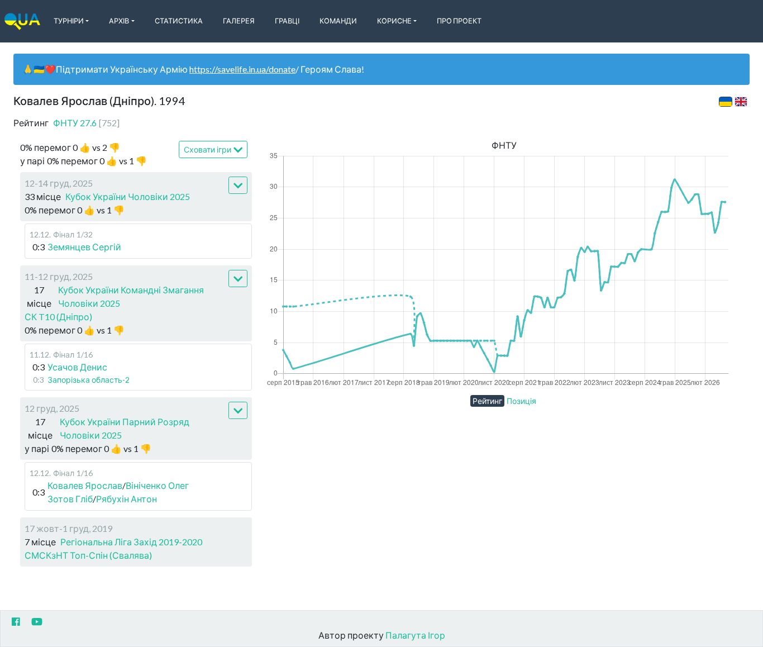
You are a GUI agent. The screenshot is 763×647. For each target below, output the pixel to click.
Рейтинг (487, 401)
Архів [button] (119, 20)
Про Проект (459, 20)
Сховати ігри (207, 149)
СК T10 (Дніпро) (58, 316)
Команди (338, 20)
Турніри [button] (69, 20)
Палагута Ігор (415, 635)
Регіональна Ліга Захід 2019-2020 (131, 541)
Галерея (239, 20)
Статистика (179, 20)
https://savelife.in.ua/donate (242, 69)
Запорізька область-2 (88, 379)
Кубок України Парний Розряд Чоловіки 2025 (124, 428)
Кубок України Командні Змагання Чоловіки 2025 (131, 296)
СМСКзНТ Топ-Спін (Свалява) (88, 555)
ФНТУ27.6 (86, 122)
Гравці (287, 20)
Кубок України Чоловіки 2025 (127, 196)
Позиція (521, 401)
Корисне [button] (394, 20)
